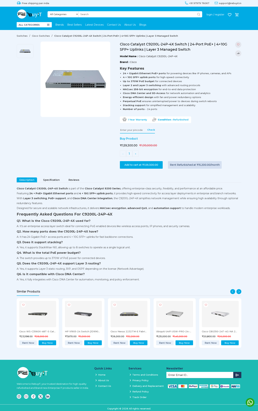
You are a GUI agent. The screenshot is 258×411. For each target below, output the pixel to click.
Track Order (139, 397)
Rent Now (31, 342)
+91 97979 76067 (199, 3)
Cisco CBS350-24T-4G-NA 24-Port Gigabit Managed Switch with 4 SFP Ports (178, 331)
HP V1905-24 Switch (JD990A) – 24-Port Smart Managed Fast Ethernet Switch (41, 331)
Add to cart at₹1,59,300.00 (141, 164)
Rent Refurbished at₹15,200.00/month (195, 164)
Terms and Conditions (145, 374)
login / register (215, 14)
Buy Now (50, 342)
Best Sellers (74, 24)
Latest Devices (94, 24)
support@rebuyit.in (230, 3)
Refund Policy (140, 391)
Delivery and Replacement (148, 386)
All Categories (29, 24)
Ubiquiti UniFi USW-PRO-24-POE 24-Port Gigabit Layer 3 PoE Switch (132, 331)
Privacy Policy (140, 380)
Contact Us (114, 24)
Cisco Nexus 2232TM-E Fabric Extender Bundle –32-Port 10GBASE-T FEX (86, 331)
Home (101, 374)
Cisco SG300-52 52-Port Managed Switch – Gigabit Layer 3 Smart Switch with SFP (223, 331)
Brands (59, 24)
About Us (130, 24)
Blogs (142, 24)
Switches (22, 35)
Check (151, 129)
